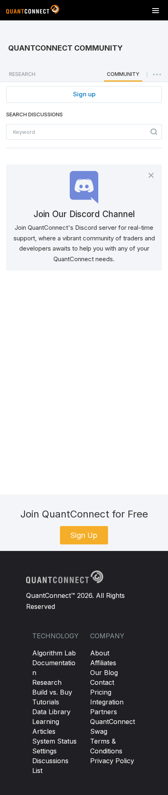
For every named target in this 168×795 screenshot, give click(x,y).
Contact (102, 682)
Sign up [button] (84, 94)
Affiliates (103, 663)
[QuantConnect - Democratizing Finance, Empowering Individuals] (32, 11)
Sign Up (84, 535)
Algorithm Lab (54, 653)
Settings (44, 751)
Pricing (100, 692)
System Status (54, 741)
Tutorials (45, 702)
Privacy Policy (112, 761)
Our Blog (104, 672)
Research (47, 682)
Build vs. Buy (52, 692)
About (99, 653)
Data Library (51, 712)
